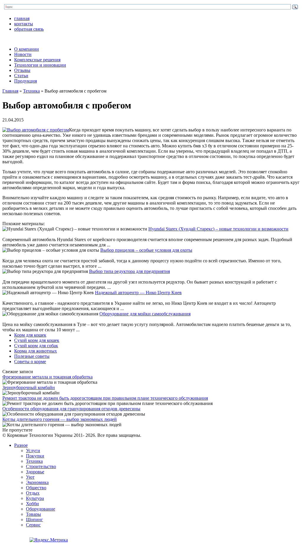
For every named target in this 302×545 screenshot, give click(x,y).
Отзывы (22, 70)
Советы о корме (30, 361)
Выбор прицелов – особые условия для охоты (146, 250)
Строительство (41, 466)
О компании (26, 49)
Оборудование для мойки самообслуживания (145, 313)
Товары (33, 514)
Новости (23, 54)
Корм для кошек (30, 334)
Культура (35, 498)
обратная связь (29, 29)
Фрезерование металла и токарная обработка (47, 376)
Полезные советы (32, 356)
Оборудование (40, 508)
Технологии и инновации (40, 64)
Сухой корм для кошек (36, 340)
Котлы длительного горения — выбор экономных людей (59, 419)
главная (21, 18)
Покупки (35, 455)
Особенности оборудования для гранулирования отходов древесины (71, 408)
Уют (30, 477)
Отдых (33, 492)
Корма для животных (35, 350)
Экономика (37, 482)
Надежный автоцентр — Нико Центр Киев (138, 292)
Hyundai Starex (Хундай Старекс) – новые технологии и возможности (218, 228)
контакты (23, 23)
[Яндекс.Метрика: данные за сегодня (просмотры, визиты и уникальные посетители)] (48, 540)
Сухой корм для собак (36, 345)
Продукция (25, 80)
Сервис (33, 524)
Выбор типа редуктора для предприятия (129, 271)
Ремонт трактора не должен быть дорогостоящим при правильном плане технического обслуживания (105, 398)
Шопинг (34, 519)
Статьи (21, 75)
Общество (36, 487)
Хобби (32, 503)
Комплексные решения (37, 59)
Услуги (33, 450)
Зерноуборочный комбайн (28, 387)
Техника (31, 90)
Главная (10, 90)
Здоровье (35, 471)
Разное (21, 445)
